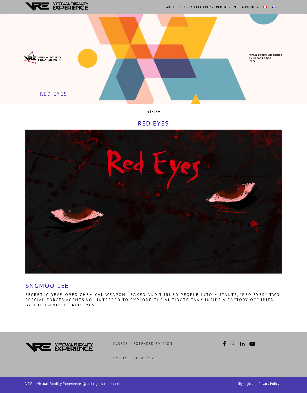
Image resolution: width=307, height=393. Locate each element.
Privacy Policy (269, 383)
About (171, 7)
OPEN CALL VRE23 (198, 7)
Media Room (244, 7)
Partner (223, 7)
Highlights (245, 383)
